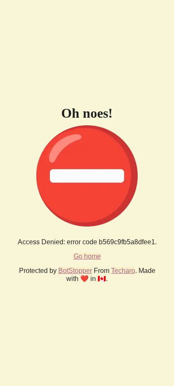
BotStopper (75, 270)
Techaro (123, 270)
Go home (87, 256)
